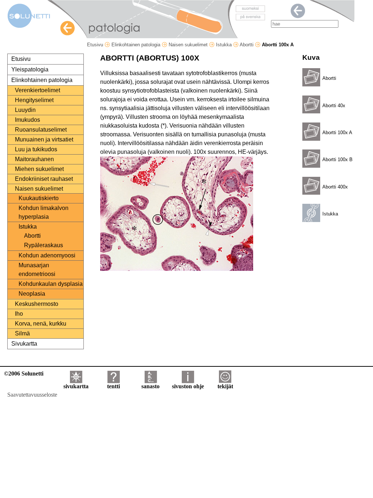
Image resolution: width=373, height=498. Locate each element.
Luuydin (25, 110)
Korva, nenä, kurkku (40, 323)
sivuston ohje (188, 386)
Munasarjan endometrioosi (37, 269)
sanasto (150, 386)
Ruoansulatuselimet (41, 130)
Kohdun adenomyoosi (47, 255)
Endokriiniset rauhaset (44, 179)
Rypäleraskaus (43, 245)
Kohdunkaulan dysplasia (51, 284)
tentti (113, 386)
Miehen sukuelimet (39, 169)
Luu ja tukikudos (36, 149)
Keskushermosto (36, 304)
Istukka (224, 44)
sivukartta (76, 386)
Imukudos (27, 120)
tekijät (225, 386)
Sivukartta (24, 344)
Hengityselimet (34, 100)
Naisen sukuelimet (189, 44)
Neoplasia (32, 294)
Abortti (247, 44)
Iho (19, 314)
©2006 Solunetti (23, 373)
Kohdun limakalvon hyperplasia (43, 212)
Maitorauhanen (34, 159)
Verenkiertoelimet (37, 90)
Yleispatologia (29, 69)
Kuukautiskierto (39, 198)
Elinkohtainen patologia (136, 44)
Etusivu (96, 44)
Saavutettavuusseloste (32, 395)
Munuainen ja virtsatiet (44, 139)
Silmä (22, 333)
